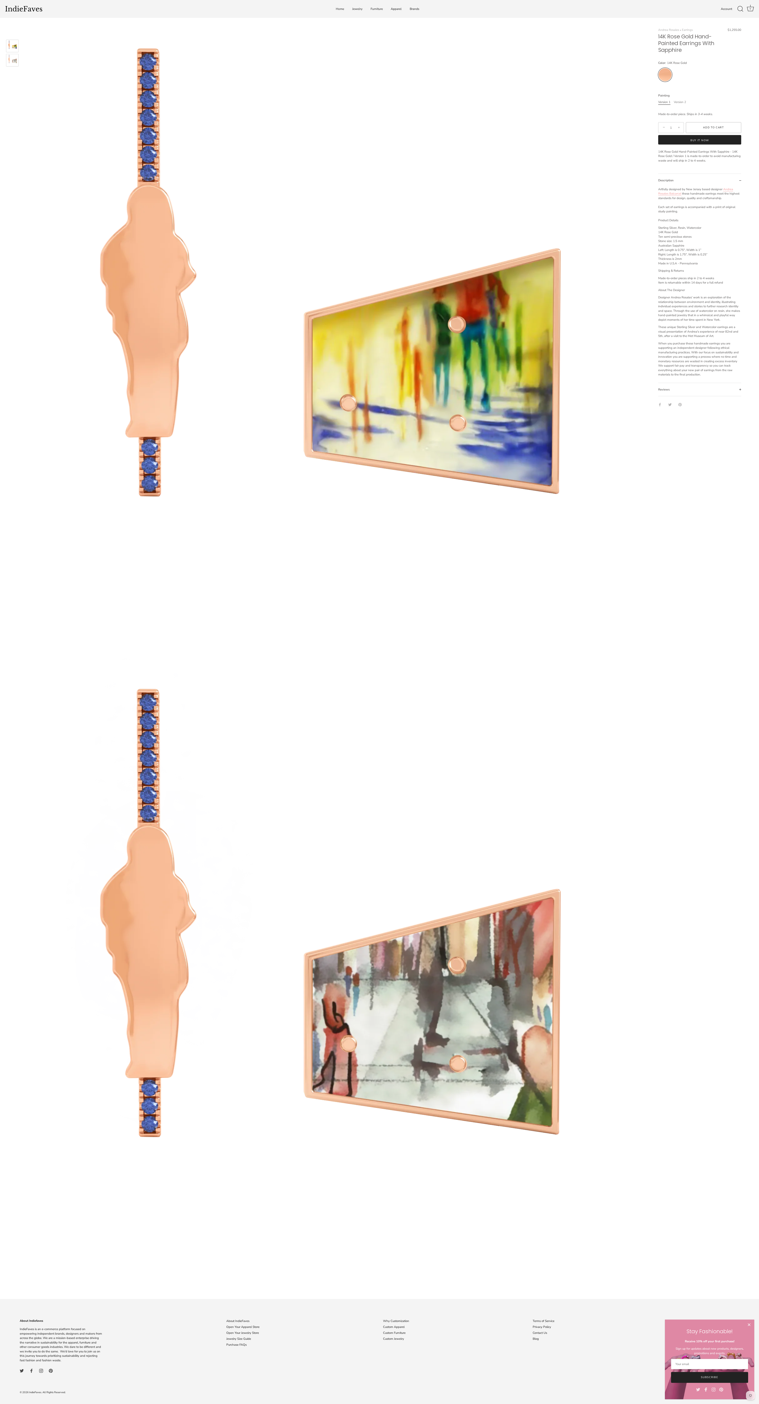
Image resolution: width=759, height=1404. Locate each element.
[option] (12, 47)
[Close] (749, 1324)
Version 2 (680, 102)
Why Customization (396, 1321)
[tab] (699, 285)
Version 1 (664, 102)
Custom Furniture (394, 1333)
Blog (536, 1339)
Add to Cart (713, 128)
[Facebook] (706, 1389)
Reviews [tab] (664, 389)
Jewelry (357, 9)
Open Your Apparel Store (243, 1327)
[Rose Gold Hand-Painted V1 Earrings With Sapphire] (12, 46)
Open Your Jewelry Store (242, 1333)
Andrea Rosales (668, 30)
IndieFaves (35, 1392)
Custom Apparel (394, 1327)
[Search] (740, 9)
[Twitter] (698, 1389)
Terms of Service (543, 1321)
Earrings (687, 30)
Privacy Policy (542, 1327)
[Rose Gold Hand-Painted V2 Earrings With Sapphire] (12, 60)
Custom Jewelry (393, 1339)
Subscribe (709, 1377)
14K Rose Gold (665, 75)
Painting (664, 95)
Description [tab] (666, 180)
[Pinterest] (721, 1389)
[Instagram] (714, 1389)
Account (726, 9)
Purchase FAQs (236, 1345)
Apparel (396, 9)
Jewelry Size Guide (238, 1339)
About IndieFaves (237, 1321)
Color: (672, 63)
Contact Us (540, 1333)
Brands (414, 9)
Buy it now (699, 140)
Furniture (377, 9)
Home (340, 9)
